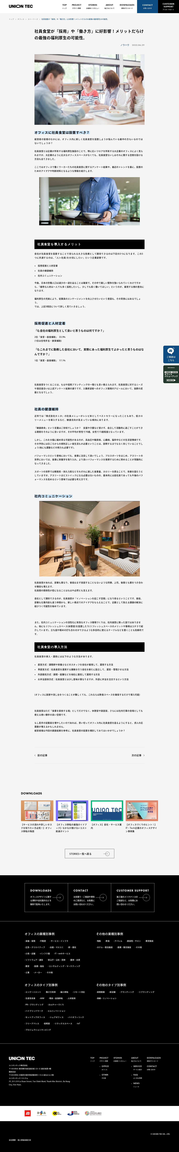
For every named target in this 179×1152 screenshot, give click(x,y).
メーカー (38, 972)
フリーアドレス (32, 1023)
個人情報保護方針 (24, 1140)
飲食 (108, 941)
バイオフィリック (76, 1017)
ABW (42, 998)
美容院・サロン (134, 941)
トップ (11, 19)
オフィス (21, 19)
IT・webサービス (62, 954)
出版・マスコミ (57, 947)
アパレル (118, 941)
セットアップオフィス (35, 1017)
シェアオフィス (57, 1017)
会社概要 (12, 1140)
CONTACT (147, 6)
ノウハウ (124, 45)
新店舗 (113, 992)
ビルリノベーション (57, 1011)
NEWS (136, 1084)
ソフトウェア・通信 (34, 960)
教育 (27, 966)
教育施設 (150, 941)
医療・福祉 (39, 966)
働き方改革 (51, 992)
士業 (27, 972)
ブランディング (127, 992)
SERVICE (137, 1067)
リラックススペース (63, 1023)
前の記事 (42, 755)
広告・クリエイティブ (35, 947)
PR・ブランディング (35, 1005)
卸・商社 (72, 947)
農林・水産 (75, 960)
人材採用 (72, 998)
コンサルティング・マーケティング (64, 966)
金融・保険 (30, 941)
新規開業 (101, 992)
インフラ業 (45, 954)
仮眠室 (47, 1023)
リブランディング (146, 992)
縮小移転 (64, 992)
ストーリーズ (33, 19)
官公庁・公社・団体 (57, 960)
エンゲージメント (33, 992)
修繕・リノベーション (107, 998)
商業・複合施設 (124, 947)
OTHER (105, 1076)
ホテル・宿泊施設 (105, 947)
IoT (78, 1023)
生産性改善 (30, 998)
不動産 (43, 941)
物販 (99, 941)
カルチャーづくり (56, 1005)
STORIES (92, 6)
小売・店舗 (30, 954)
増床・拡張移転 (56, 998)
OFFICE (105, 1067)
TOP (64, 6)
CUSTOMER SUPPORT (168, 6)
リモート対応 (79, 992)
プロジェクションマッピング (38, 1030)
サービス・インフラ (59, 941)
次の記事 (137, 755)
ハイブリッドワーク (34, 1011)
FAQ (137, 1076)
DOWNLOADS (127, 6)
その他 (50, 972)
